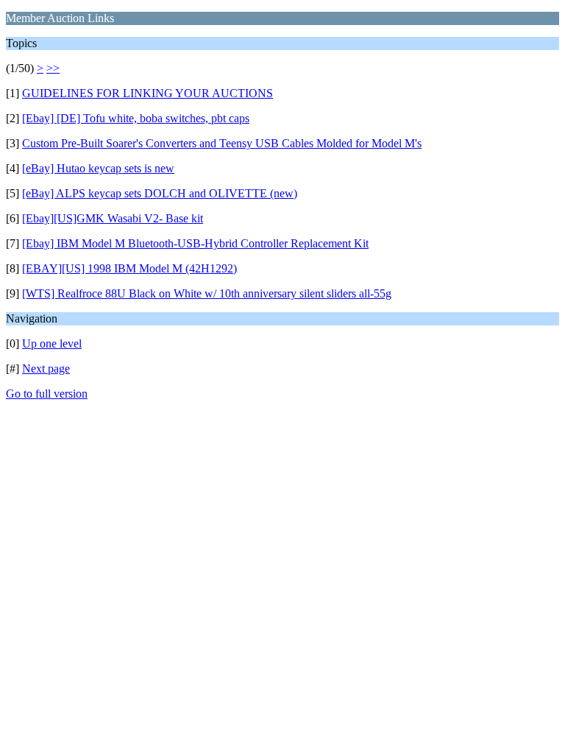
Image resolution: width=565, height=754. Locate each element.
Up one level (52, 343)
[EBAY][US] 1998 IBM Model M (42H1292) (129, 268)
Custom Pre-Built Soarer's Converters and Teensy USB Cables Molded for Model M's (222, 143)
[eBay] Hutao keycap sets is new (98, 168)
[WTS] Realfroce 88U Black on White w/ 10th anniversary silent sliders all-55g (206, 293)
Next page (46, 368)
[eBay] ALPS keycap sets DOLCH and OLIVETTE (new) (159, 193)
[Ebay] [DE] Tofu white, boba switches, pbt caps (135, 118)
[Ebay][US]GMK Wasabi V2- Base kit (112, 218)
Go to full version (47, 393)
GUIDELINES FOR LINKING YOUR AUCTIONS (147, 93)
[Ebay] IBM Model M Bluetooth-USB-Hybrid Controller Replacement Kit (195, 243)
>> (53, 68)
